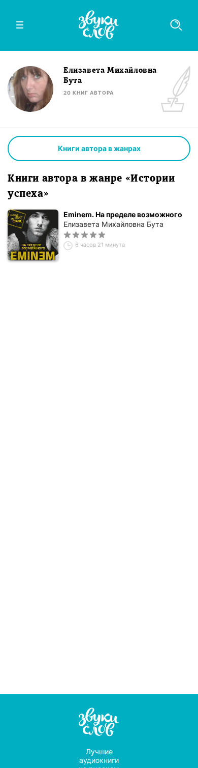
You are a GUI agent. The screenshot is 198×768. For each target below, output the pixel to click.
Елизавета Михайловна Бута (113, 224)
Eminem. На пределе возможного (122, 214)
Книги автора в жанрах (99, 148)
